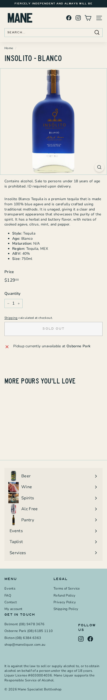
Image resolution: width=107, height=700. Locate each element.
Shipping (11, 318)
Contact (10, 602)
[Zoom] (99, 167)
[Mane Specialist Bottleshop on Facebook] (68, 18)
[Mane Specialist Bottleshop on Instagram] (78, 18)
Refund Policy (65, 595)
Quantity (12, 293)
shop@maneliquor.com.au (24, 644)
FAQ (7, 595)
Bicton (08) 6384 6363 (22, 638)
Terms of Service (67, 588)
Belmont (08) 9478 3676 (24, 624)
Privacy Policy (65, 602)
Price (9, 271)
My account (13, 609)
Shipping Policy (66, 609)
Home (8, 48)
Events (9, 588)
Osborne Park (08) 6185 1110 (28, 631)
